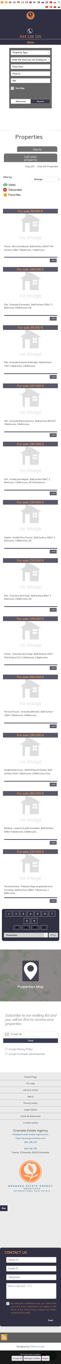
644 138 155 (30, 1142)
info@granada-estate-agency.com (30, 1134)
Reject (45, 1358)
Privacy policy (31, 1103)
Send (30, 1040)
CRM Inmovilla (37, 1346)
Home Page (30, 1077)
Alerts (37, 149)
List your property (30, 158)
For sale (30, 1083)
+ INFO (53, 260)
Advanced (21, 101)
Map (4, 1208)
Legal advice (30, 1109)
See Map (20, 88)
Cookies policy (30, 1122)
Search (40, 101)
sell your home (30, 1090)
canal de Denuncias (30, 1116)
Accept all (17, 1358)
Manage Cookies (32, 1358)
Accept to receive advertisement (26, 1053)
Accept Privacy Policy (20, 1048)
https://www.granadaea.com (30, 1138)
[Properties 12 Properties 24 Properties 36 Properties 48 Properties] (26, 935)
